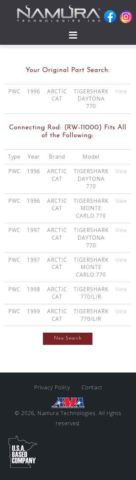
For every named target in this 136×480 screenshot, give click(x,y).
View (121, 91)
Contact (92, 387)
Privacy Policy (52, 387)
